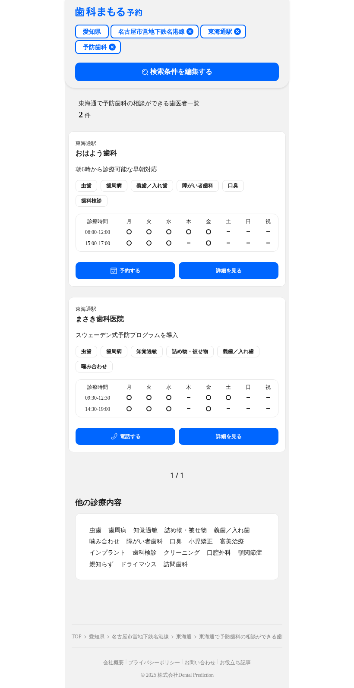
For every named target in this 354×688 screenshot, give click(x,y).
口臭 (176, 541)
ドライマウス (138, 564)
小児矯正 (201, 541)
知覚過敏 (145, 530)
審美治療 (232, 541)
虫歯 (95, 530)
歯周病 (117, 530)
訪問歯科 (176, 564)
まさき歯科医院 (100, 318)
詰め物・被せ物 (185, 530)
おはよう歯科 (96, 153)
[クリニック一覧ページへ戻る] (108, 12)
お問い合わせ (199, 663)
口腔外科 (219, 552)
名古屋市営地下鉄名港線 (140, 637)
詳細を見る (229, 271)
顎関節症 (250, 552)
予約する (130, 271)
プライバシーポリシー (154, 663)
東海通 (184, 637)
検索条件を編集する (181, 71)
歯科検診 (145, 552)
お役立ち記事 (235, 663)
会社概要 (113, 663)
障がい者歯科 (144, 541)
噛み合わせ (104, 541)
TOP (77, 637)
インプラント (107, 552)
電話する (130, 436)
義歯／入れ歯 (232, 530)
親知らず (101, 564)
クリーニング (182, 552)
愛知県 (96, 637)
